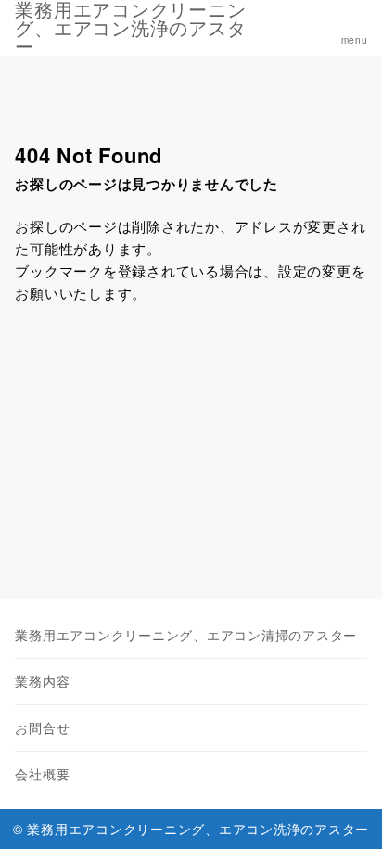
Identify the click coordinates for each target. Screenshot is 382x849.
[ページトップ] (344, 811)
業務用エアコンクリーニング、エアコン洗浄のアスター (130, 28)
